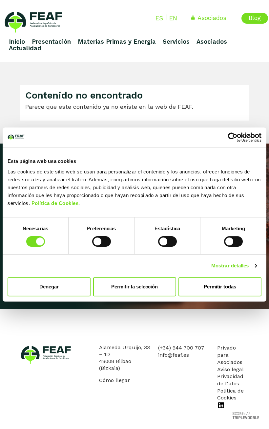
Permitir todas (220, 286)
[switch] (101, 241)
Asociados (212, 17)
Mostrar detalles (230, 265)
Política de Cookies (55, 203)
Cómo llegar (114, 380)
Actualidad (25, 48)
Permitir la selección (134, 286)
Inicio (17, 41)
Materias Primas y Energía (117, 41)
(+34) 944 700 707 (181, 348)
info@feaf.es (173, 355)
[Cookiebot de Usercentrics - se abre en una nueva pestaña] (232, 137)
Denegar (49, 286)
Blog (255, 17)
